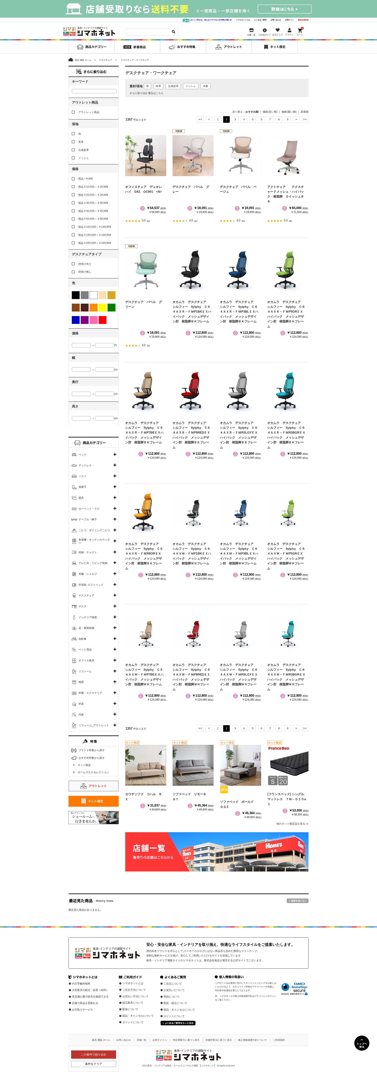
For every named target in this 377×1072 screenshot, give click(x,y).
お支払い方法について (135, 996)
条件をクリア (93, 1063)
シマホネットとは (243, 20)
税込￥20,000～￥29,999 (93, 194)
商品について (171, 996)
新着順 (304, 111)
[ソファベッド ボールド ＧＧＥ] (240, 765)
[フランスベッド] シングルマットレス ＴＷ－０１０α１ (286, 799)
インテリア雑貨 (88, 617)
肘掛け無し (84, 271)
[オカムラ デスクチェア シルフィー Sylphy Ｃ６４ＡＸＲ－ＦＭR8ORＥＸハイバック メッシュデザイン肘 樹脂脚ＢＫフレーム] (145, 512)
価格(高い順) (289, 111)
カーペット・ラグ (89, 508)
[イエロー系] (102, 307)
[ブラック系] (76, 295)
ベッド (82, 454)
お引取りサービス (82, 1009)
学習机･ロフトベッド (91, 584)
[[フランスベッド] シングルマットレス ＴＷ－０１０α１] (287, 765)
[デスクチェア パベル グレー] (193, 155)
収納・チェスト (88, 552)
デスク (82, 606)
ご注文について (173, 983)
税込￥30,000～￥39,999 (93, 202)
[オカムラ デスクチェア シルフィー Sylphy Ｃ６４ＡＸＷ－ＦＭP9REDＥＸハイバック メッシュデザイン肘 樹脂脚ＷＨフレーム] (193, 633)
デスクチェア (86, 595)
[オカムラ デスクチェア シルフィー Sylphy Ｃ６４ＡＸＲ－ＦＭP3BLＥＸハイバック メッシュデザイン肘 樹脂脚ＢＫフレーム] (240, 270)
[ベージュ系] (102, 295)
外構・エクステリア (90, 692)
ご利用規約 (279, 1040)
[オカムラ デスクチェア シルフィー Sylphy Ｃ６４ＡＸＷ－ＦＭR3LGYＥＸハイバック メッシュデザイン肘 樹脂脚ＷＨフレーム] (240, 633)
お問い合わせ (276, 20)
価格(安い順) (270, 111)
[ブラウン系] (76, 307)
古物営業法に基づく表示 (219, 1040)
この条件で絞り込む (93, 1054)
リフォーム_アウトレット (94, 725)
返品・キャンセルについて (138, 1015)
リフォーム (85, 671)
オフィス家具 (86, 660)
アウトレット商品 (88, 112)
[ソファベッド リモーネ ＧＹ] (193, 765)
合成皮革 (173, 86)
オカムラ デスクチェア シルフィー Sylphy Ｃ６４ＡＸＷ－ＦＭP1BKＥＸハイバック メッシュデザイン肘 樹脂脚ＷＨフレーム (192, 553)
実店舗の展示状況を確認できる (90, 996)
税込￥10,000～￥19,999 (93, 186)
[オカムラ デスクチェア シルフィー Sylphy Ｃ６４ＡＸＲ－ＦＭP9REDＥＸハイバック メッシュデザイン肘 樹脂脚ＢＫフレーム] (193, 391)
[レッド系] (102, 320)
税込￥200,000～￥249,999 (94, 243)
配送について (130, 1009)
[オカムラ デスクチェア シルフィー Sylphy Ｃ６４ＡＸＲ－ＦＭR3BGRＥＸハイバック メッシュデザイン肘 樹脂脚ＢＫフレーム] (287, 391)
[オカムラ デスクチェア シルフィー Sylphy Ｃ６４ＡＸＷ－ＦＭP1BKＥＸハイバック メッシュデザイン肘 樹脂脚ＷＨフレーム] (193, 512)
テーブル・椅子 (88, 519)
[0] (300, 31)
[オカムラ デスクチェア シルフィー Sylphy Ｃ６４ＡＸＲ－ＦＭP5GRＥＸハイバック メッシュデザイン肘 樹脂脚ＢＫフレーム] (287, 270)
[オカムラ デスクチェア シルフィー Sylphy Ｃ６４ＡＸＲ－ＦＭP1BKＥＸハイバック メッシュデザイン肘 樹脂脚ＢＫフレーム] (193, 270)
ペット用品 (85, 649)
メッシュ (190, 86)
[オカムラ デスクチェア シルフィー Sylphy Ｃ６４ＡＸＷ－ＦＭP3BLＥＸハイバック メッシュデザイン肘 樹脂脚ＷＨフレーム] (240, 512)
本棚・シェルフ (88, 573)
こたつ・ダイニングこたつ (94, 530)
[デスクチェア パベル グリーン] (145, 270)
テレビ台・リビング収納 (93, 563)
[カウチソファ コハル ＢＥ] (145, 765)
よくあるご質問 (260, 20)
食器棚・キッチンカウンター (94, 541)
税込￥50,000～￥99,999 (93, 218)
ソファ (82, 476)
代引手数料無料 (81, 983)
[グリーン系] (111, 307)
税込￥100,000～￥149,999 (94, 226)
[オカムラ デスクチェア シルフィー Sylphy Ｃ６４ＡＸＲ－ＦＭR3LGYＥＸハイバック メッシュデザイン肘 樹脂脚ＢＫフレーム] (240, 391)
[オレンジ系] (94, 307)
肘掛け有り (84, 263)
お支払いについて (174, 990)
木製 (205, 86)
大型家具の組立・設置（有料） (90, 990)
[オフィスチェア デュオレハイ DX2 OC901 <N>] (145, 155)
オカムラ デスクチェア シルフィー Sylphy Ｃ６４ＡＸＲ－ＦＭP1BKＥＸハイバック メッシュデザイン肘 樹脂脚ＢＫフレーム (192, 311)
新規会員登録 (303, 20)
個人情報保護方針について (252, 1040)
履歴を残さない (297, 900)
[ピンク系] (94, 320)
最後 (305, 119)
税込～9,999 (85, 178)
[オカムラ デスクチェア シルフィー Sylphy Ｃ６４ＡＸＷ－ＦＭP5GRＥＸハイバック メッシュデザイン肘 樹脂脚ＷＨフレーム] (287, 512)
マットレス (85, 465)
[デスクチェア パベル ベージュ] (240, 155)
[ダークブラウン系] (85, 307)
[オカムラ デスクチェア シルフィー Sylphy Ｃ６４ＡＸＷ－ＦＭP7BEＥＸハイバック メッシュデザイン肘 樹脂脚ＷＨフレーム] (145, 633)
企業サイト (289, 20)
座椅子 (82, 486)
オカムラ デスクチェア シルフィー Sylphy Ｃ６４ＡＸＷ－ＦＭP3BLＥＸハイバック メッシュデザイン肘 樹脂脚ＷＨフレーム (239, 553)
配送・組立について (175, 1003)
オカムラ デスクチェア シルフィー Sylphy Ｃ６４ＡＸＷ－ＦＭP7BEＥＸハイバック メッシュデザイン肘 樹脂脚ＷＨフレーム (144, 674)
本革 (158, 86)
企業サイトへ (160, 1040)
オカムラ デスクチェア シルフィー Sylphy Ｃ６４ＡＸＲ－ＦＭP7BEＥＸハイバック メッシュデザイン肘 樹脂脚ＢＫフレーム (144, 432)
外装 (81, 703)
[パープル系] (85, 320)
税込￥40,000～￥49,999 (93, 211)
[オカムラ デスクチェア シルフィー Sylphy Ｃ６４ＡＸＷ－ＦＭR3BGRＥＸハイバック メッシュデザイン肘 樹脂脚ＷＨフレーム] (287, 633)
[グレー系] (85, 295)
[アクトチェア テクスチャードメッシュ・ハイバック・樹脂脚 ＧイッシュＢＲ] (287, 155)
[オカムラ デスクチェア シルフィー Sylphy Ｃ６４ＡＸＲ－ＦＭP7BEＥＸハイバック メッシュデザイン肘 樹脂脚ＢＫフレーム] (145, 391)
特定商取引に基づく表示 (186, 1040)
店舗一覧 (141, 1040)
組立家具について (132, 1002)
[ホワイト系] (94, 295)
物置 (81, 682)
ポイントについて (132, 1022)
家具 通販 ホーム (101, 1040)
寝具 (81, 497)
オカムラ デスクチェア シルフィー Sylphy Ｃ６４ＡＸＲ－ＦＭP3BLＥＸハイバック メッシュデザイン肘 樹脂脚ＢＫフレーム (239, 311)
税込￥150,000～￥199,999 (94, 235)
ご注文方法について (134, 989)
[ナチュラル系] (111, 295)
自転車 (82, 638)
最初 (200, 119)
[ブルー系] (76, 320)
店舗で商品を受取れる (85, 1003)
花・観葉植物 (86, 628)
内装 (81, 714)
